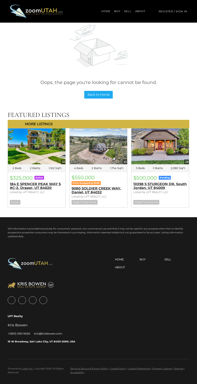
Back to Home (99, 94)
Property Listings (162, 368)
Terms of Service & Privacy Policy (89, 368)
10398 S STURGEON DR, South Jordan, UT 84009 (160, 186)
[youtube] (33, 300)
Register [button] (166, 11)
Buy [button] (117, 11)
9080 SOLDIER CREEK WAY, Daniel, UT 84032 (96, 190)
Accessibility (77, 372)
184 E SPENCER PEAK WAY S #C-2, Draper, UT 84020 (35, 186)
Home (105, 11)
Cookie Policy (118, 368)
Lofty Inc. (27, 368)
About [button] (140, 11)
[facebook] (11, 300)
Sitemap (179, 368)
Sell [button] (127, 11)
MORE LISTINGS (39, 124)
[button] (36, 11)
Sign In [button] (181, 11)
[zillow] (22, 300)
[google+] (43, 300)
